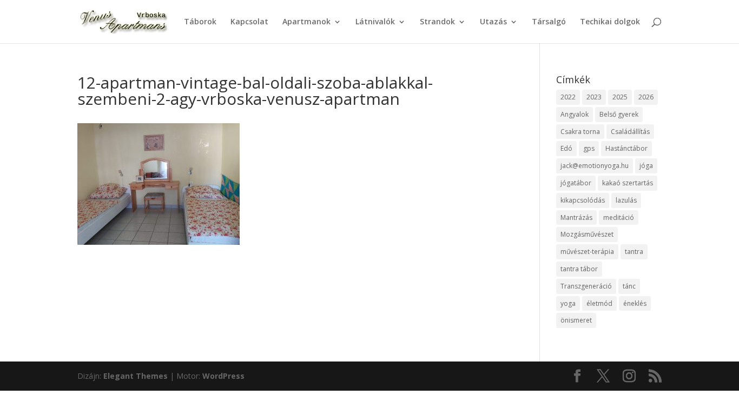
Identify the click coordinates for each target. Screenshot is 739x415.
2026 (646, 97)
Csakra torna (580, 131)
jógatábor (575, 183)
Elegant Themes (135, 376)
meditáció (618, 217)
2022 (568, 97)
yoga (568, 303)
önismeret (576, 320)
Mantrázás (576, 217)
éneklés (634, 303)
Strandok (437, 22)
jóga (646, 165)
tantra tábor (579, 268)
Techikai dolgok (610, 22)
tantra (634, 251)
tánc (629, 286)
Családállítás (630, 131)
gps (589, 148)
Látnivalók (375, 22)
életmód (599, 303)
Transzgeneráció (586, 286)
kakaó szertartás (627, 183)
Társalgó (549, 22)
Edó (566, 148)
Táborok (200, 22)
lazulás (626, 200)
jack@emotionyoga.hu (594, 165)
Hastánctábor (626, 148)
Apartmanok (306, 22)
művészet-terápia (587, 251)
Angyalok (574, 114)
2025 (620, 97)
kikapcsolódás (582, 200)
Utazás (493, 22)
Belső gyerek (618, 114)
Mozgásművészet (586, 234)
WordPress (223, 376)
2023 (594, 97)
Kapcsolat (249, 22)
